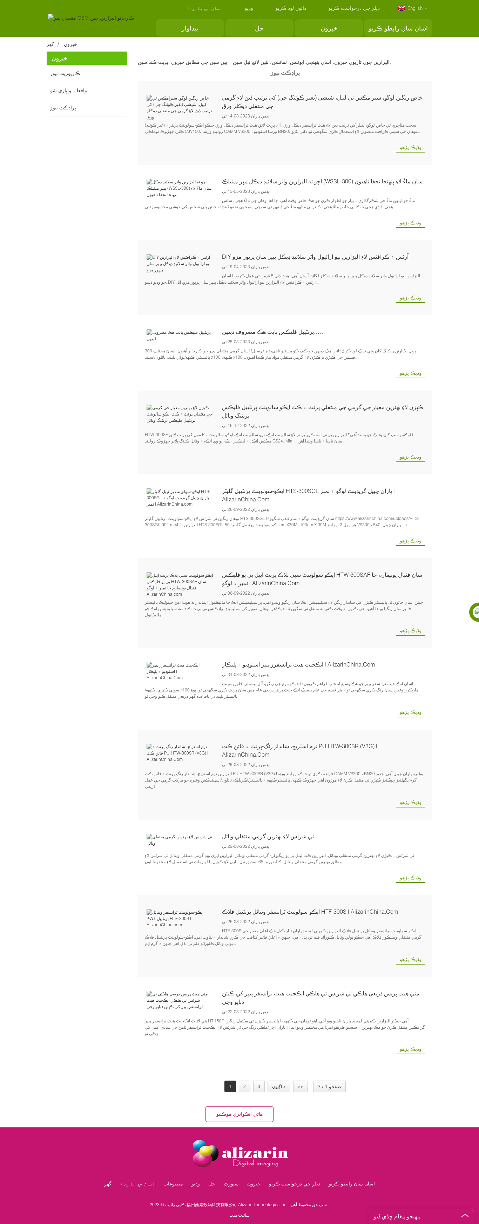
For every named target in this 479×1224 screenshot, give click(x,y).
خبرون (329, 28)
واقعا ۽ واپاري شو (68, 90)
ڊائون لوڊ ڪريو (291, 8)
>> (300, 1086)
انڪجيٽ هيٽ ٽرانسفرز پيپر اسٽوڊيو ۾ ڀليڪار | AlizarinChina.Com (298, 664)
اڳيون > (279, 1086)
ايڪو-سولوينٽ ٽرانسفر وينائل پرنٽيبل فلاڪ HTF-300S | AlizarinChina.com (310, 911)
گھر (50, 44)
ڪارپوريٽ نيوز (65, 73)
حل (259, 28)
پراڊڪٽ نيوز (63, 107)
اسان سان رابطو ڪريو (398, 28)
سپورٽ (231, 1183)
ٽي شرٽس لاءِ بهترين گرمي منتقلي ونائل (268, 836)
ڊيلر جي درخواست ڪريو (354, 8)
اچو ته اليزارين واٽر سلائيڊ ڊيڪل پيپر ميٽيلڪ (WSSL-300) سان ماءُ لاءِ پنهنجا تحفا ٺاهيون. (323, 181)
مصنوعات (173, 1183)
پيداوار (190, 28)
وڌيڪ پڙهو (410, 147)
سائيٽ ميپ (239, 1215)
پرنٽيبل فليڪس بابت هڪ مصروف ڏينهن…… (273, 331)
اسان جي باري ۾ (204, 8)
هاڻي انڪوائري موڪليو (239, 1114)
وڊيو (249, 8)
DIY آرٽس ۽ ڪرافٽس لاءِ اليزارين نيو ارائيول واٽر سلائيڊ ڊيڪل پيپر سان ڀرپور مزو (315, 256)
